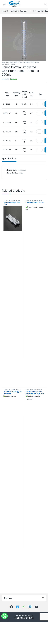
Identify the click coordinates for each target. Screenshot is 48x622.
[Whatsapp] (4, 616)
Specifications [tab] (9, 158)
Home (4, 11)
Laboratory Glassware (19, 11)
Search (45, 4)
